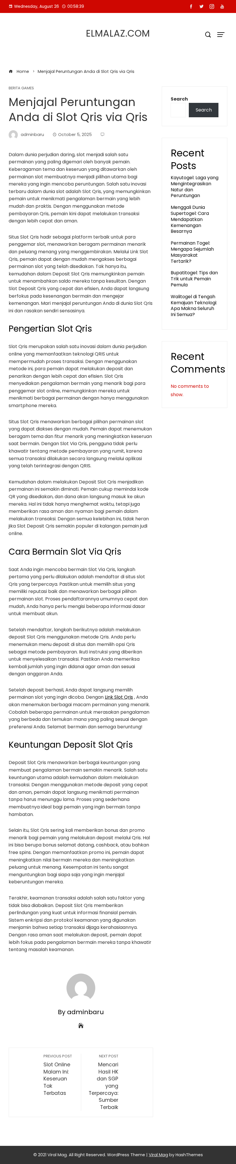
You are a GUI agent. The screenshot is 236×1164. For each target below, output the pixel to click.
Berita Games (21, 88)
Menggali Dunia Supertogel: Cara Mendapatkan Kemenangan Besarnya (190, 219)
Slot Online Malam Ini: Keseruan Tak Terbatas (57, 1075)
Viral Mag (158, 1155)
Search (179, 99)
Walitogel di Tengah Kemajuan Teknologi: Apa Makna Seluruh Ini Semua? (194, 305)
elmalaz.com (118, 33)
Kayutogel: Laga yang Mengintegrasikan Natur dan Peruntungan (194, 186)
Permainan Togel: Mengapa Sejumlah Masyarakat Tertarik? (192, 252)
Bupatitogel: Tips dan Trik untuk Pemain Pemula (194, 278)
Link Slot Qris (119, 697)
